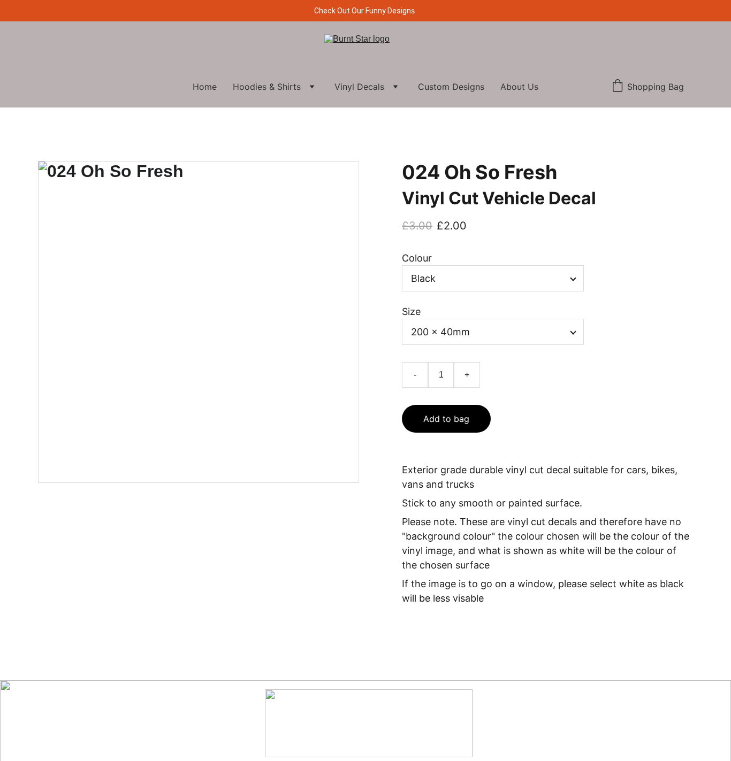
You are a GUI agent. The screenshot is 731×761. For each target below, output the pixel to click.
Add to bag (446, 418)
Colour (417, 258)
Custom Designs (451, 86)
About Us (519, 86)
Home (205, 86)
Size (411, 311)
